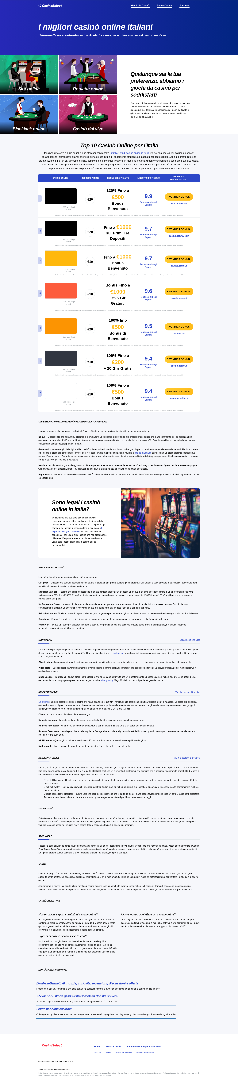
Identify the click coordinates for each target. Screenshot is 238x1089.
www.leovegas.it (179, 298)
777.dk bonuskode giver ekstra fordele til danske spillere (76, 996)
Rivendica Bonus (178, 196)
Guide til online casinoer (54, 1009)
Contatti (108, 1053)
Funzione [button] (184, 5)
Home (97, 1046)
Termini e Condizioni (123, 1053)
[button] (198, 5)
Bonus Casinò (113, 1046)
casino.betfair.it (179, 266)
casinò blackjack (143, 453)
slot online (118, 653)
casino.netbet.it (179, 366)
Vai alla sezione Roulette (187, 692)
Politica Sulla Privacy (145, 1053)
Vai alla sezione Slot (190, 640)
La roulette (43, 702)
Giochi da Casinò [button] (140, 5)
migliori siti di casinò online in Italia (130, 153)
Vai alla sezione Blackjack (187, 758)
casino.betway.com (179, 236)
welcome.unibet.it (179, 398)
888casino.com (179, 203)
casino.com (179, 333)
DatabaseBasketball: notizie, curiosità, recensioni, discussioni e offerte (87, 983)
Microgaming (107, 680)
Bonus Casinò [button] (164, 5)
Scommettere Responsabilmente (143, 1046)
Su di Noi (97, 1053)
